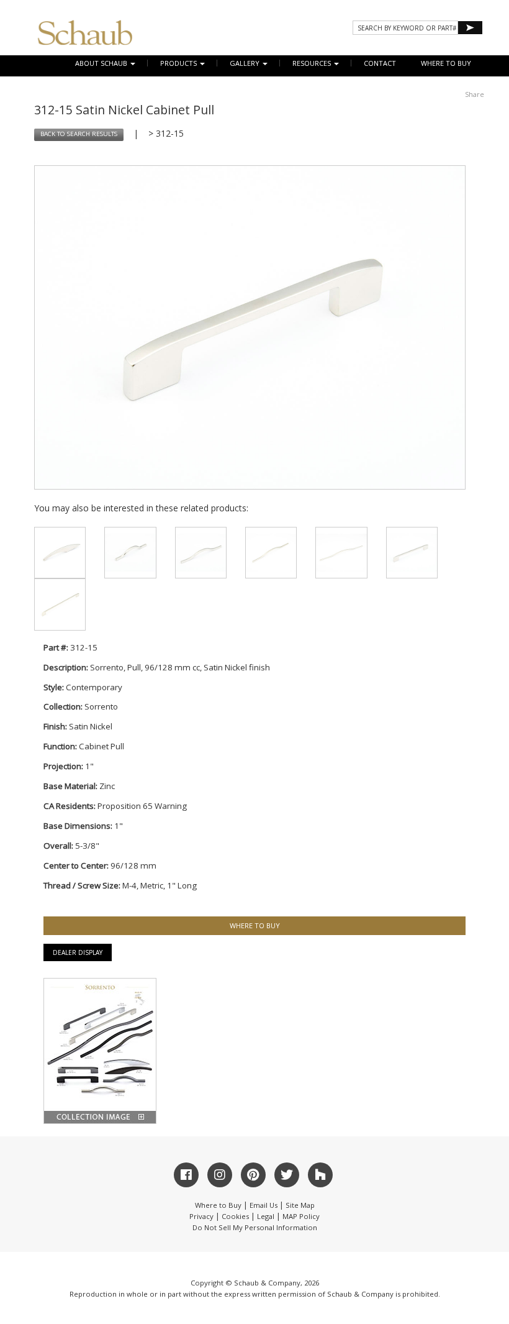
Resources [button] (312, 63)
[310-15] (271, 552)
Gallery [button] (245, 63)
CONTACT (380, 63)
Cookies (235, 1216)
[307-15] (60, 552)
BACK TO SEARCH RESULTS (78, 134)
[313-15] (412, 552)
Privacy (201, 1216)
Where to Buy (218, 1205)
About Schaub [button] (102, 63)
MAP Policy (301, 1216)
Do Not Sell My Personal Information (254, 1227)
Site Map (300, 1205)
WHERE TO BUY (446, 63)
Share (474, 94)
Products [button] (179, 63)
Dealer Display (77, 952)
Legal (265, 1216)
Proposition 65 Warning (142, 805)
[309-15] (201, 552)
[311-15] (341, 552)
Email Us (263, 1205)
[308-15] (130, 552)
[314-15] (60, 604)
